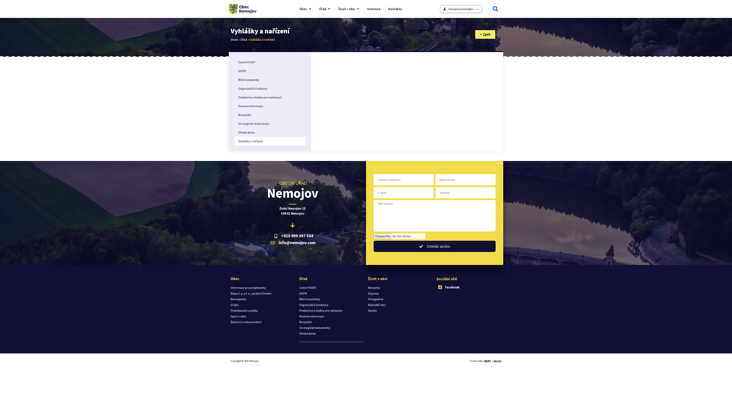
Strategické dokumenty (253, 124)
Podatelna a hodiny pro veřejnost (260, 97)
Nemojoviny (238, 299)
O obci (235, 305)
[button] (495, 9)
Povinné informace (250, 106)
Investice (373, 9)
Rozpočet (244, 115)
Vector (497, 361)
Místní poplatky (248, 80)
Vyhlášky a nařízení (250, 141)
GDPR (242, 71)
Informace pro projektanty (248, 288)
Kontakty (395, 9)
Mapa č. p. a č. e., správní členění (251, 293)
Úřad (322, 9)
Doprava (373, 293)
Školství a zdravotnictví (246, 322)
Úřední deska (246, 132)
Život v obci (346, 9)
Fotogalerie (375, 299)
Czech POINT (247, 62)
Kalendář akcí (376, 305)
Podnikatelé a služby (244, 310)
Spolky (372, 310)
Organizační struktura (252, 88)
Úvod (234, 39)
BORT (488, 361)
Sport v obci (238, 316)
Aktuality (374, 288)
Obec (303, 9)
